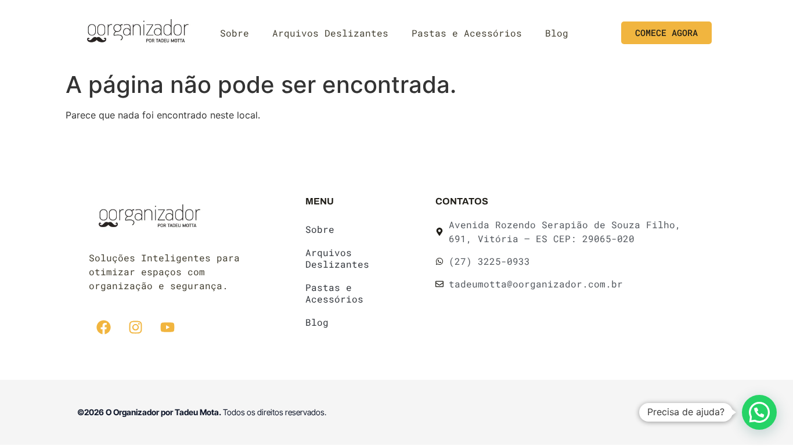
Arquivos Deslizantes (330, 33)
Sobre (234, 33)
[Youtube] (167, 327)
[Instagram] (135, 327)
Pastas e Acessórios (467, 33)
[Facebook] (103, 327)
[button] (759, 412)
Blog (556, 33)
